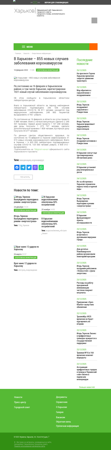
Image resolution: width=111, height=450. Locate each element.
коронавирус (38, 160)
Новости (26, 53)
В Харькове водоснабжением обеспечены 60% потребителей (49, 222)
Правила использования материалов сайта (29, 446)
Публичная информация (67, 425)
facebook (94, 20)
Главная (18, 53)
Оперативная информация (41, 53)
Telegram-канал (41, 149)
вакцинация (25, 160)
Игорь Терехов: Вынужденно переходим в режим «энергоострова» (26, 218)
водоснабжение (52, 230)
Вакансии (60, 417)
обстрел (63, 230)
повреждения (31, 270)
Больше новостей (87, 387)
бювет (45, 233)
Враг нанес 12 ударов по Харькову (25, 264)
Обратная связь (63, 421)
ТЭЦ (20, 225)
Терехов (26, 225)
